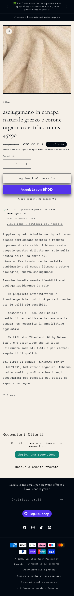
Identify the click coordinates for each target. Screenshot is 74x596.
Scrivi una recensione (37, 454)
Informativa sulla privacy (39, 570)
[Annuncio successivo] (66, 6)
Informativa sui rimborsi (44, 564)
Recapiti (53, 588)
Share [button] (11, 395)
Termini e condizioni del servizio (39, 576)
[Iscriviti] (61, 499)
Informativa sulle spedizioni (39, 582)
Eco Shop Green (36, 559)
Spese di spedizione (32, 150)
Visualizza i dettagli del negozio (35, 223)
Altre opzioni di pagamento (37, 199)
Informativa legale (32, 588)
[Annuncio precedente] (7, 6)
